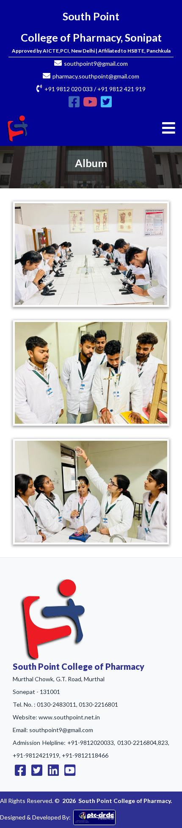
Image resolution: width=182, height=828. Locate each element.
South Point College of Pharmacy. (125, 800)
